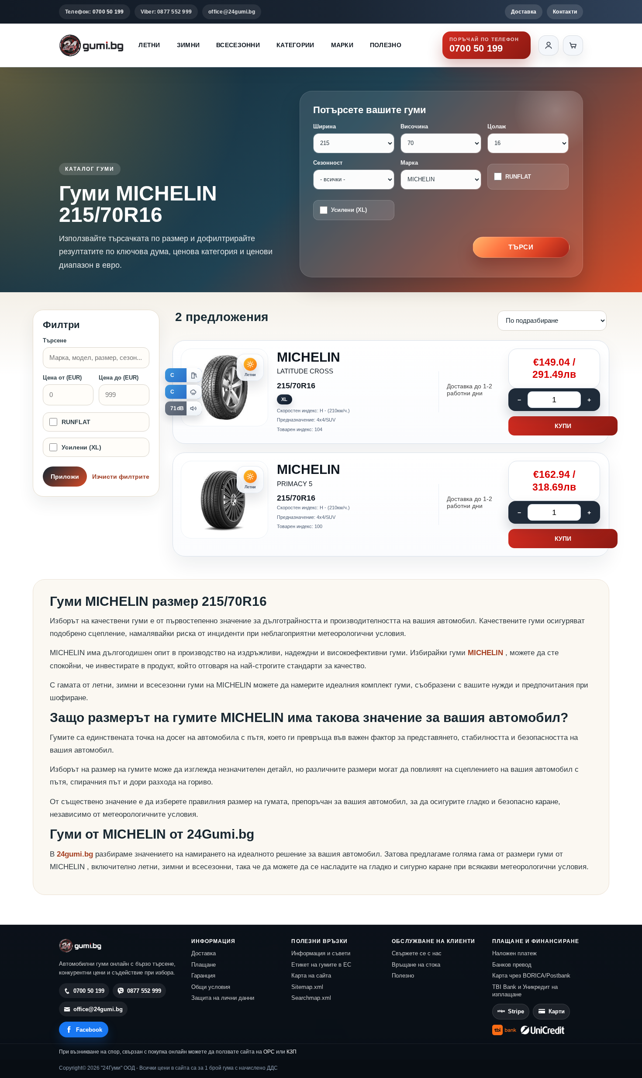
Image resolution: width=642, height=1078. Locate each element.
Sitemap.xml (307, 987)
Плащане (203, 964)
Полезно (385, 44)
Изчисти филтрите (120, 476)
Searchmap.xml (311, 998)
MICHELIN (486, 653)
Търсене (54, 340)
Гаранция (203, 975)
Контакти (565, 12)
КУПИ (563, 425)
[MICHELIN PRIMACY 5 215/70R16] (391, 504)
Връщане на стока (416, 964)
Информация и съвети (320, 953)
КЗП (291, 1052)
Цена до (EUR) (118, 377)
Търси (521, 247)
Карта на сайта (311, 975)
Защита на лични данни (222, 998)
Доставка (523, 12)
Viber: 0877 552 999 (166, 12)
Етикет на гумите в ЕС (321, 964)
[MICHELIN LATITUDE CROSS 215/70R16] (391, 392)
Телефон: (94, 12)
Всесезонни (238, 44)
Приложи (65, 476)
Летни (149, 44)
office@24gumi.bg (231, 12)
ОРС (269, 1052)
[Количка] (573, 45)
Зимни (188, 44)
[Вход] (548, 45)
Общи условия (210, 987)
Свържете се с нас (417, 953)
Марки (342, 44)
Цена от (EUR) (62, 377)
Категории (295, 44)
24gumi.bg (75, 854)
